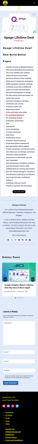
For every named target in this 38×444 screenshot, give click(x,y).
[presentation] (19, 272)
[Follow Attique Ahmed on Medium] (29, 239)
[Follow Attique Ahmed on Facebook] (8, 239)
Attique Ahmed (19, 205)
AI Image (8, 415)
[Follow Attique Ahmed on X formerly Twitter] (11, 239)
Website (7, 370)
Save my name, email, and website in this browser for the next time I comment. (19, 377)
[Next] (32, 279)
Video (7, 424)
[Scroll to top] (33, 442)
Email (6, 361)
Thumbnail (9, 412)
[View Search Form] (19, 8)
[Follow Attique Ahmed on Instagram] (15, 239)
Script (7, 418)
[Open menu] (34, 3)
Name (7, 352)
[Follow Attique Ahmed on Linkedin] (22, 239)
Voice (7, 421)
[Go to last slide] (5, 279)
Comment (8, 323)
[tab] (15, 297)
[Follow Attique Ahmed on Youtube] (19, 239)
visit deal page (19, 191)
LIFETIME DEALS (19, 40)
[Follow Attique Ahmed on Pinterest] (26, 239)
